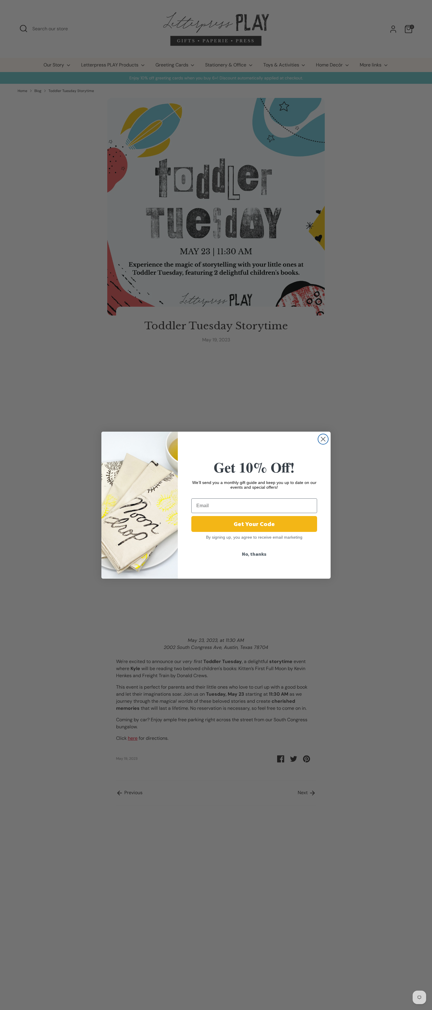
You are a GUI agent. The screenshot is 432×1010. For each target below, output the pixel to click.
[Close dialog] (323, 439)
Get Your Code (254, 524)
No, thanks (254, 553)
